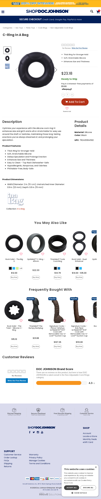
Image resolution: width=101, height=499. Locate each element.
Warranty (33, 454)
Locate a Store (90, 436)
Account (87, 433)
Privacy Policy (35, 457)
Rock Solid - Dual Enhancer (79, 260)
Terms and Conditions (39, 463)
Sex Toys (19, 28)
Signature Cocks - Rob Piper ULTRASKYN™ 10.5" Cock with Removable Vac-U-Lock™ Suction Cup (79, 331)
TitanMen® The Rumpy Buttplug (36, 327)
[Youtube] (42, 432)
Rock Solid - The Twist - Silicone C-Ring (14, 328)
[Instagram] (38, 432)
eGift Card (88, 442)
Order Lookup (10, 457)
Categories (7, 28)
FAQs (6, 460)
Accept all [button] (72, 488)
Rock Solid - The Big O (14, 260)
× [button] (96, 467)
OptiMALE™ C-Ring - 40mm (36, 260)
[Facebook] (30, 432)
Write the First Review (79, 48)
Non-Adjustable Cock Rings (61, 28)
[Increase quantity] (72, 94)
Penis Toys (30, 28)
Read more (68, 483)
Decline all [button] (88, 488)
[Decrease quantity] (63, 94)
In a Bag (21, 208)
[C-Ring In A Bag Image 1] (36, 70)
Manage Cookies (37, 460)
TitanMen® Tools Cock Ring (57, 260)
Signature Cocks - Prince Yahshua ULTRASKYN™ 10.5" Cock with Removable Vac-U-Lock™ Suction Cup (57, 331)
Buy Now (14, 277)
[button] (3, 12)
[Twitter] (34, 432)
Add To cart (77, 102)
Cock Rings (42, 28)
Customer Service (12, 454)
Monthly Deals (90, 439)
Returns (7, 466)
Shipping (8, 463)
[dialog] (80, 481)
